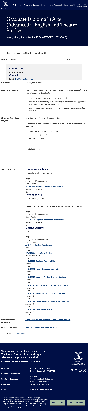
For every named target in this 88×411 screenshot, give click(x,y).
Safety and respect (9, 379)
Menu (85, 6)
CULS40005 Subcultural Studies (38, 253)
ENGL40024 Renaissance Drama (38, 309)
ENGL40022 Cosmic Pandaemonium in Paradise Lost (47, 301)
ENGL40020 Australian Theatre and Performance (46, 293)
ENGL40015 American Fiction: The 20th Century (45, 277)
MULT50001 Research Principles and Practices (44, 186)
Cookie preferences (76, 403)
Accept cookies (57, 403)
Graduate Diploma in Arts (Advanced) (41, 327)
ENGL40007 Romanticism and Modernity (42, 269)
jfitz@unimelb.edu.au (23, 79)
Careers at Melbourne (10, 373)
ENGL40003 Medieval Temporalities (40, 261)
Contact (4, 389)
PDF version (20, 333)
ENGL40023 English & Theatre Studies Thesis (44, 219)
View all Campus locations (41, 389)
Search (79, 6)
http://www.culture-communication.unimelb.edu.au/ (48, 319)
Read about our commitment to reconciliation (20, 361)
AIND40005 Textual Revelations (38, 245)
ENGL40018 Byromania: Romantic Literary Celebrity (47, 285)
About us (5, 368)
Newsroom (5, 384)
